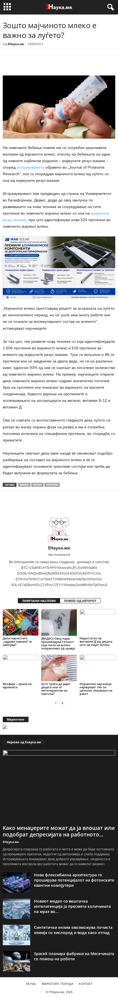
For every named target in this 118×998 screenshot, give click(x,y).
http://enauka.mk (59, 554)
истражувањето (31, 167)
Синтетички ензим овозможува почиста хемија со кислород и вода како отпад (73, 930)
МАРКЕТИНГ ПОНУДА (57, 984)
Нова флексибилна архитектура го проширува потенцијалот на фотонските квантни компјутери (74, 880)
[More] (53, 64)
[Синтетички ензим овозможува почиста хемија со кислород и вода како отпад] (16, 935)
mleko (37, 485)
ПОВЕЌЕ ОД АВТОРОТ (80, 601)
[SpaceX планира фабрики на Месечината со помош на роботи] (16, 961)
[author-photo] (59, 529)
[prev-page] (55, 703)
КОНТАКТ (85, 984)
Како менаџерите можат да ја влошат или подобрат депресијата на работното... (59, 831)
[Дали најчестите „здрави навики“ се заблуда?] (20, 622)
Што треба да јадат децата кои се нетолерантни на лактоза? (56, 689)
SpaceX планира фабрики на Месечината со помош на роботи (74, 956)
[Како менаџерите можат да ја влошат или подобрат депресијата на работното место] (59, 786)
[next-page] (62, 703)
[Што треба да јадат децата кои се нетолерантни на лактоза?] (59, 668)
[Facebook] (40, 64)
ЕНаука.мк (16, 44)
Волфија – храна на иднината (17, 685)
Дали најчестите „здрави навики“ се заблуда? (17, 641)
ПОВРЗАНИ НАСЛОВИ (39, 601)
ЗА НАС (31, 984)
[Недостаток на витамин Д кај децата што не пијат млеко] (97, 622)
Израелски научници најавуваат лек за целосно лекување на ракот (96, 689)
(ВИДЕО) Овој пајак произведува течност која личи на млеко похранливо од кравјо (58, 643)
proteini (52, 485)
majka (24, 485)
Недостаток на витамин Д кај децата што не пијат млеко (96, 641)
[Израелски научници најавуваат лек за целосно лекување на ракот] (97, 668)
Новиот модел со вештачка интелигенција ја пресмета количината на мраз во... (72, 906)
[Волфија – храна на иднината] (20, 668)
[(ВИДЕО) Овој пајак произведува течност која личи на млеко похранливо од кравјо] (59, 622)
